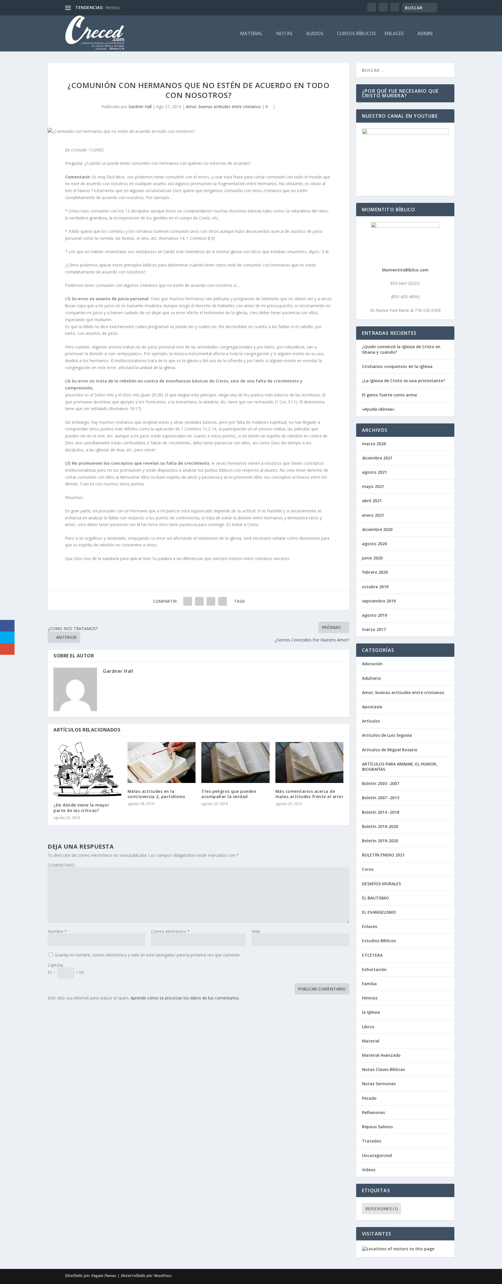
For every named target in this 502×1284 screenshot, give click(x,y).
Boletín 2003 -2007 (380, 783)
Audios (314, 34)
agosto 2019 (374, 615)
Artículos (371, 721)
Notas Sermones (379, 1083)
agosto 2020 (374, 543)
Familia (369, 983)
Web (256, 931)
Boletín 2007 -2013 (380, 797)
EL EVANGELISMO (379, 912)
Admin (425, 34)
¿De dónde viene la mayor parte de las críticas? (81, 807)
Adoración (372, 663)
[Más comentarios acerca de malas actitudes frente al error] (309, 762)
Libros (368, 1026)
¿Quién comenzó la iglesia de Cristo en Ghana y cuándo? (401, 349)
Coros (368, 869)
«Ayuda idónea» (378, 409)
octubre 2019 (375, 586)
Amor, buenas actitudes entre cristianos (223, 106)
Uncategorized (377, 1155)
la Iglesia (371, 1012)
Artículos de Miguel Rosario (389, 749)
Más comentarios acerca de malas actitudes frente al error (309, 793)
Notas (284, 34)
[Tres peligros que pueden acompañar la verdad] (235, 762)
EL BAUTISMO (375, 898)
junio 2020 (372, 558)
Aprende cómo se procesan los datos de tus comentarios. (185, 998)
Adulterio (371, 678)
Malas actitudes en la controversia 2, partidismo (156, 793)
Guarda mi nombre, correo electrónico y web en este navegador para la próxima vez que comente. (148, 955)
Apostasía (372, 706)
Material (251, 34)
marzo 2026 (374, 443)
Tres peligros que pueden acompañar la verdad (228, 793)
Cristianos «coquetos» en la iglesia (397, 366)
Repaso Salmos (377, 1126)
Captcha (55, 965)
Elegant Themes (103, 1275)
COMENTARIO (61, 865)
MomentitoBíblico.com (405, 270)
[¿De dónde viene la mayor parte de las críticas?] (87, 769)
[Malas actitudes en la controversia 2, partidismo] (162, 762)
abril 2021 (372, 500)
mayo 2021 (373, 486)
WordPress (163, 1275)
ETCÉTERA (372, 955)
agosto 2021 (374, 472)
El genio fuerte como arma (389, 395)
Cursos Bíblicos (356, 34)
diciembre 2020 (377, 529)
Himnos (112, 7)
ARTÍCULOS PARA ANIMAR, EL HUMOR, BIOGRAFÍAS (399, 766)
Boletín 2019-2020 (380, 826)
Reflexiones (373, 1112)
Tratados (371, 1141)
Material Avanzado (381, 1055)
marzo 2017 (374, 629)
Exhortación (374, 969)
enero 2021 (373, 515)
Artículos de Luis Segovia (387, 735)
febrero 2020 (375, 572)
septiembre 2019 (379, 601)
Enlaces (394, 34)
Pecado (369, 1098)
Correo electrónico (170, 931)
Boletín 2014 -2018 (380, 812)
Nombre (57, 931)
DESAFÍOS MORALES (381, 883)
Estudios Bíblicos (379, 940)
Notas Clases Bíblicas (383, 1069)
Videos (368, 1169)
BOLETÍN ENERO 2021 (383, 855)
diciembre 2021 (377, 458)
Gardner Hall (140, 106)
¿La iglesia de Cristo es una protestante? (403, 380)
